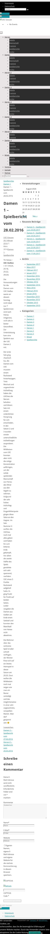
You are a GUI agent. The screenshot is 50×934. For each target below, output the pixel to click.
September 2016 (33, 285)
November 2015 (33, 299)
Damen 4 (30, 325)
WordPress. (43, 920)
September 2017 (33, 264)
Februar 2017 (32, 270)
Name (6, 822)
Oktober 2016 (32, 282)
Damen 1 (7, 184)
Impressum (9, 3)
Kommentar (8, 802)
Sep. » (35, 216)
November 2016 (33, 279)
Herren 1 (30, 328)
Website (6, 838)
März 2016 (31, 288)
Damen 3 (30, 322)
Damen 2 (30, 319)
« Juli (24, 216)
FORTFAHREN (35, 932)
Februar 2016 (32, 291)
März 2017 (31, 267)
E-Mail (6, 830)
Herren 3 (30, 334)
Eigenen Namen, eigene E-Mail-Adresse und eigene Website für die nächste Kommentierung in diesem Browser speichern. (10, 860)
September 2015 (33, 305)
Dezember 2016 (33, 276)
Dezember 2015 (33, 297)
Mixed (29, 337)
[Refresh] (7, 886)
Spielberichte (8, 181)
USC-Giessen (8, 237)
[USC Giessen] (5, 14)
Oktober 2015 (32, 302)
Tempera (33, 920)
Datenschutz (10, 6)
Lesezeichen (8, 727)
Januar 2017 (32, 273)
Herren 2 (30, 331)
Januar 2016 (32, 294)
